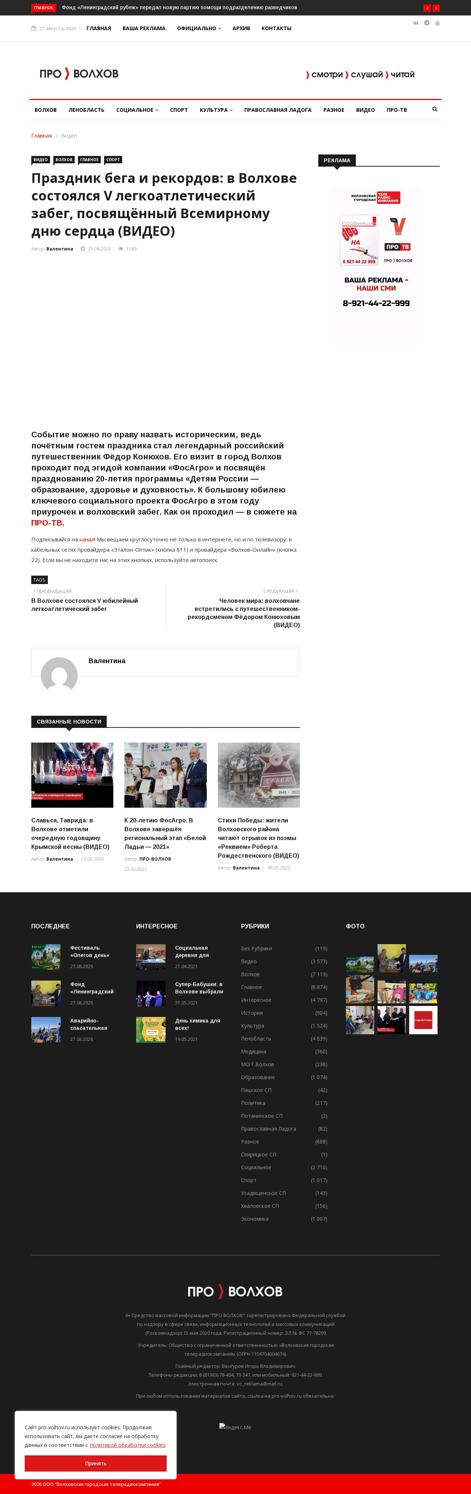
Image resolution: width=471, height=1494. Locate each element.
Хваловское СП (260, 1205)
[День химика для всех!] (152, 1031)
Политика (253, 1102)
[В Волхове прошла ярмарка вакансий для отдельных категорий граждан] (360, 1032)
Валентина (59, 249)
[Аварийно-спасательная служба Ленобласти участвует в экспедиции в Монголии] (47, 1031)
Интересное (256, 999)
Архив (241, 28)
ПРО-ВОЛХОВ (155, 859)
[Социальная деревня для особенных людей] (152, 958)
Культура (214, 109)
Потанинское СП (262, 1115)
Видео (365, 109)
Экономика (255, 1218)
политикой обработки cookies (128, 1444)
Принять (96, 1463)
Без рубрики (256, 948)
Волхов (46, 109)
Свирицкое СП (258, 1154)
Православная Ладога (278, 109)
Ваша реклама (144, 28)
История (252, 1012)
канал (86, 539)
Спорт (179, 109)
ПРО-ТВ (397, 109)
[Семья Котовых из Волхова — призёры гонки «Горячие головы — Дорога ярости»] (423, 1001)
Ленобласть (86, 109)
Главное (89, 159)
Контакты (276, 28)
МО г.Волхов (257, 1064)
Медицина (253, 1051)
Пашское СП (256, 1089)
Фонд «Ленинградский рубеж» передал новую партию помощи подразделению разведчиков (180, 7)
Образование (258, 1077)
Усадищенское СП (263, 1192)
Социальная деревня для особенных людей (199, 955)
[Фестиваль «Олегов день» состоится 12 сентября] (47, 958)
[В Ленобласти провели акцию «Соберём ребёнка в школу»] (392, 1001)
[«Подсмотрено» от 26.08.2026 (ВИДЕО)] (423, 1032)
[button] (427, 8)
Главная (98, 28)
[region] (96, 1445)
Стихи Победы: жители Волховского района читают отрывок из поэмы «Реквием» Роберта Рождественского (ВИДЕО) (258, 838)
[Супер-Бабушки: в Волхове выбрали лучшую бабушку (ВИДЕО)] (152, 995)
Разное (333, 109)
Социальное (135, 109)
